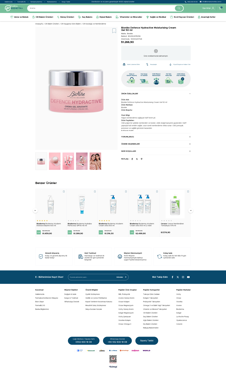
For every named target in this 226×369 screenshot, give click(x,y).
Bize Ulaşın (39, 302)
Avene (179, 305)
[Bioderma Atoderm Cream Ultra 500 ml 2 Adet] (144, 204)
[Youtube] (188, 277)
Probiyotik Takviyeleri (151, 302)
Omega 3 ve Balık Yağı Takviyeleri (156, 305)
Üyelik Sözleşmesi (92, 294)
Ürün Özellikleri (129, 94)
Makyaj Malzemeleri (150, 328)
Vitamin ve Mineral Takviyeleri (155, 309)
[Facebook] (172, 277)
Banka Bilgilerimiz (42, 309)
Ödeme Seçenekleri (130, 144)
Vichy (178, 294)
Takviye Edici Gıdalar (151, 294)
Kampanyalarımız (36, 1)
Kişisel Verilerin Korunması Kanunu (98, 302)
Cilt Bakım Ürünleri (150, 313)
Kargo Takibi (66, 1)
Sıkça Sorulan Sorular (93, 309)
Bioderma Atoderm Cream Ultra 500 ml (111, 224)
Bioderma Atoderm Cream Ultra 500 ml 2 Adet (142, 224)
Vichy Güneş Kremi (125, 309)
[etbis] (113, 359)
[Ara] (179, 8)
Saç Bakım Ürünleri (150, 317)
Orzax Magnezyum (125, 305)
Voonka (179, 302)
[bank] (113, 350)
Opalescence (181, 320)
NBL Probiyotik (124, 294)
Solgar (178, 313)
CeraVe (179, 324)
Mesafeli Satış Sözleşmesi (95, 305)
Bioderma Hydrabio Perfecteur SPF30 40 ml (80, 224)
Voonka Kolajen (124, 320)
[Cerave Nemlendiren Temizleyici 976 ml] (175, 204)
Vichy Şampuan (124, 317)
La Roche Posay (182, 317)
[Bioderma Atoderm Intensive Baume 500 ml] (51, 204)
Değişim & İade (70, 294)
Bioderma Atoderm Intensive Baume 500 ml (49, 224)
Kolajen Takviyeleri (150, 298)
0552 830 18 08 (192, 1)
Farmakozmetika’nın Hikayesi (46, 298)
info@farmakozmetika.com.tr (211, 1)
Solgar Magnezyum (126, 313)
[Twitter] (177, 277)
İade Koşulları (128, 151)
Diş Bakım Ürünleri (150, 324)
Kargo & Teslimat (71, 298)
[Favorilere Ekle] (114, 30)
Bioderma (180, 309)
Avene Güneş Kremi (126, 298)
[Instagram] (183, 277)
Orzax (178, 298)
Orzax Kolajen (123, 302)
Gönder (119, 277)
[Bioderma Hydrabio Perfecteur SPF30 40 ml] (82, 204)
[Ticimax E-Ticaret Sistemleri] (113, 367)
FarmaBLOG (22, 1)
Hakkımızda (8, 1)
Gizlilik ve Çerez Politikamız (96, 298)
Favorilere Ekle (64, 191)
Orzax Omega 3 (124, 324)
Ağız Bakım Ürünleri (150, 320)
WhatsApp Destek (71, 302)
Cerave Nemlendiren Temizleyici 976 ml (172, 224)
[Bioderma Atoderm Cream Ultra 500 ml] (113, 204)
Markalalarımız (52, 1)
